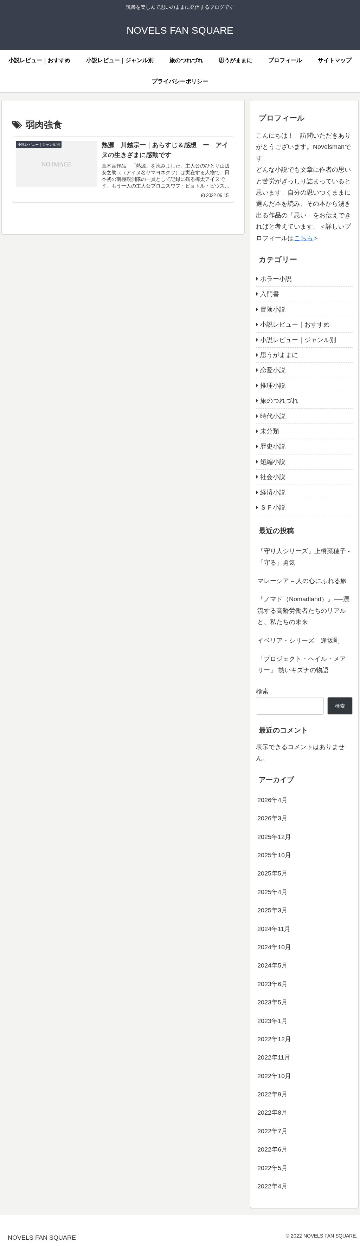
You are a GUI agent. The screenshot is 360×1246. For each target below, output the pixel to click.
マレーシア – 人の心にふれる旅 (302, 580)
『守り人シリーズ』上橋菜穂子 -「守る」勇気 (303, 556)
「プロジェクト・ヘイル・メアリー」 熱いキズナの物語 (301, 664)
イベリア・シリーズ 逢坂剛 (298, 640)
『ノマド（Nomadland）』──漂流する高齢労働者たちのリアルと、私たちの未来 (303, 610)
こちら (303, 238)
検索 (262, 691)
